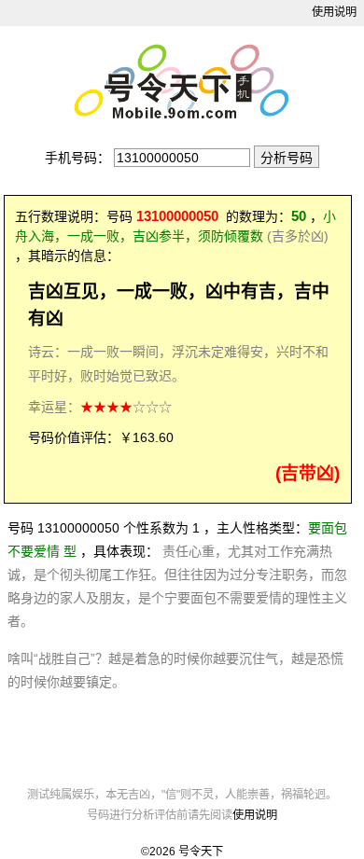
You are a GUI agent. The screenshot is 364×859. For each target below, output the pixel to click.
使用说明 (334, 12)
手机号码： (77, 157)
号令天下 (200, 851)
